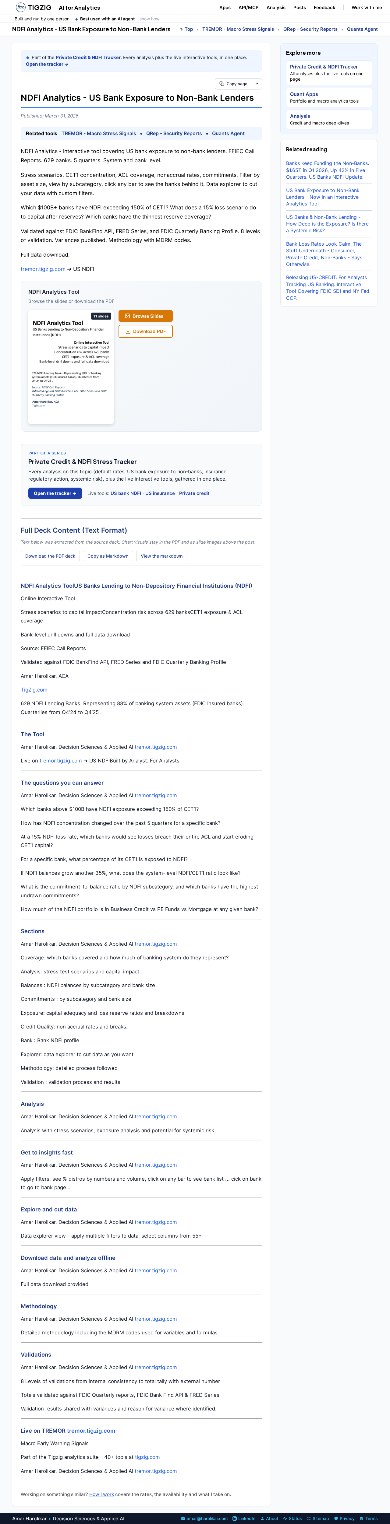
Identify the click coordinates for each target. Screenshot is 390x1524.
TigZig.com (34, 690)
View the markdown (162, 556)
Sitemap (321, 1518)
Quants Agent (362, 29)
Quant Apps (324, 97)
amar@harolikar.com (207, 1518)
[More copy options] (257, 83)
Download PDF (149, 331)
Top (189, 29)
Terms (371, 1518)
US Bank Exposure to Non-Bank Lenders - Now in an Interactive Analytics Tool (323, 197)
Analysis (276, 7)
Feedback (324, 7)
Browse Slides (148, 316)
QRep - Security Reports (310, 29)
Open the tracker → (47, 64)
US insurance (160, 493)
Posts (299, 7)
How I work (101, 1494)
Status (295, 1518)
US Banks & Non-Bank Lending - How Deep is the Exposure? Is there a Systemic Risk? (327, 223)
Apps (225, 7)
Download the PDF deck (50, 556)
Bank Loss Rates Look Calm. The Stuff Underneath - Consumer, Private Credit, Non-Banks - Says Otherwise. (324, 253)
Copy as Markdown (108, 556)
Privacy (347, 1518)
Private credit (194, 493)
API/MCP (249, 7)
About (272, 1518)
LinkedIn (246, 1518)
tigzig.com (147, 1457)
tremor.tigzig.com (43, 269)
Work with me (367, 7)
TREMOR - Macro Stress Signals (238, 29)
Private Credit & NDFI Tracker (88, 57)
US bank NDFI (126, 493)
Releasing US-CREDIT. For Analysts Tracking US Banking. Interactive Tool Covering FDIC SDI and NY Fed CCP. (327, 287)
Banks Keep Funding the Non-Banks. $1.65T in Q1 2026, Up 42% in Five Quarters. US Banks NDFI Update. (327, 170)
